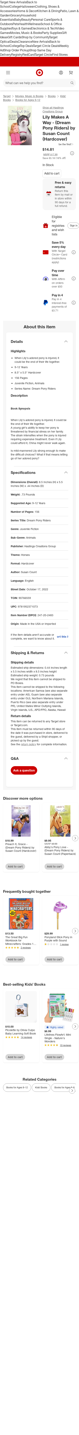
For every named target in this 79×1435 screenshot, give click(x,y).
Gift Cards (14, 37)
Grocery (15, 15)
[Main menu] (8, 72)
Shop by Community (35, 37)
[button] (58, 144)
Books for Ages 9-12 (27, 100)
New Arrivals (40, 41)
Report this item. (62, 636)
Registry (16, 55)
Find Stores (60, 55)
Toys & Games (21, 28)
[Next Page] (75, 838)
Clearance (25, 41)
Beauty (26, 19)
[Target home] (39, 72)
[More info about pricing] (72, 153)
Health (23, 24)
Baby (17, 19)
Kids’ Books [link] (41, 1087)
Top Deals (26, 46)
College (15, 6)
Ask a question (24, 770)
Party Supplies (52, 33)
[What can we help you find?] (39, 83)
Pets (16, 24)
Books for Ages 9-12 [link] (17, 1087)
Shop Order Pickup (16, 50)
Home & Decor (27, 11)
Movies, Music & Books (26, 33)
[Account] (61, 72)
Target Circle (43, 55)
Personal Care (41, 19)
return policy (28, 744)
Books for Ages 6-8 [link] (64, 1087)
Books (52, 96)
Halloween (27, 6)
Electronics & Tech (43, 28)
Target (7, 96)
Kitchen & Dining (48, 11)
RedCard (28, 55)
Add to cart (51, 173)
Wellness (34, 24)
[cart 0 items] (71, 72)
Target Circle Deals (46, 46)
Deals (14, 41)
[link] (58, 144)
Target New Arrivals (13, 2)
